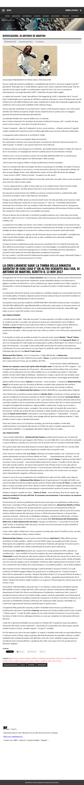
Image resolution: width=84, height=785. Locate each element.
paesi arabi (29, 661)
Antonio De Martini (10, 665)
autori (23, 665)
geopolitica (51, 658)
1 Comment (40, 41)
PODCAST (65, 16)
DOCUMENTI (55, 16)
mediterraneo (18, 661)
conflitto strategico (38, 658)
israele (73, 658)
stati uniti (51, 661)
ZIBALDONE (16, 16)
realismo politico (40, 661)
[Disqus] (42, 696)
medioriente (7, 661)
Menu (9, 10)
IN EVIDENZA (27, 16)
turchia (58, 661)
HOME (7, 16)
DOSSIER (46, 16)
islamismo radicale (63, 658)
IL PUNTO (37, 16)
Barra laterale (72, 10)
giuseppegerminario (26, 41)
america (15, 658)
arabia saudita (24, 658)
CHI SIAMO (75, 16)
